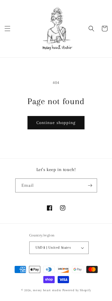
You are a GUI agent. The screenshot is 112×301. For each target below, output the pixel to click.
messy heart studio (47, 290)
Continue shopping (56, 122)
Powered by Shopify (76, 290)
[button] (7, 28)
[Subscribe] (90, 185)
